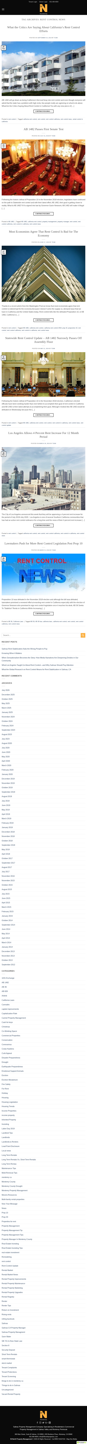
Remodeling (7, 1257)
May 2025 (6, 703)
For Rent (5, 1089)
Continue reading (43, 111)
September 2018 (8, 845)
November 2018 (8, 836)
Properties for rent (9, 1221)
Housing (5, 1098)
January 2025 (7, 712)
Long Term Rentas (9, 1164)
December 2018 (8, 832)
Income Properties (9, 1111)
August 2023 (7, 734)
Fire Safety (6, 1084)
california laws (47, 621)
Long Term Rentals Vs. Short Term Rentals (19, 1160)
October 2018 (7, 841)
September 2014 (8, 925)
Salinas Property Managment (13, 1332)
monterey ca (7, 1177)
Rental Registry (8, 1297)
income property (8, 1115)
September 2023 (8, 730)
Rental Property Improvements (14, 1279)
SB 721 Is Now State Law (12, 1341)
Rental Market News (10, 1275)
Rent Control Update (10, 1266)
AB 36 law (38, 621)
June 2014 (6, 929)
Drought (5, 1062)
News (4, 1208)
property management (49, 221)
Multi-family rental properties (13, 1199)
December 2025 (8, 695)
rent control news (66, 119)
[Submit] (83, 635)
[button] (3, 9)
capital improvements (10, 1009)
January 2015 (7, 916)
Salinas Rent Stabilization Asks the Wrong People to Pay (24, 649)
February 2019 (7, 823)
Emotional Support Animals (13, 1071)
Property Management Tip (12, 1230)
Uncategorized (7, 1390)
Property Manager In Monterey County (17, 1239)
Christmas (6, 1027)
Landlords (6, 1137)
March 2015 (6, 907)
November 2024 (8, 717)
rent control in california (21, 224)
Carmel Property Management (14, 1018)
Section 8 (5, 1345)
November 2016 (8, 876)
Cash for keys (7, 1022)
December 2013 (8, 951)
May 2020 (6, 757)
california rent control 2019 (53, 328)
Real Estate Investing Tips (12, 1248)
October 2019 (7, 787)
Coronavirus (7, 1044)
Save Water (6, 1337)
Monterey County (8, 1182)
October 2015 (7, 885)
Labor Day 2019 (8, 1129)
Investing (5, 1124)
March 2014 (6, 942)
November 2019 (8, 783)
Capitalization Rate (9, 1013)
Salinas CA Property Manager (14, 1328)
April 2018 (6, 854)
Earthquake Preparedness (12, 1067)
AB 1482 (11, 221)
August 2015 (7, 889)
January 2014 (7, 947)
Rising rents (6, 1314)
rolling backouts (8, 1319)
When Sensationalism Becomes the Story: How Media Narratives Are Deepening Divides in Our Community (40, 659)
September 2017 (8, 863)
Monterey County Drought (12, 1186)
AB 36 (10, 621)
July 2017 (6, 872)
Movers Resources (9, 1195)
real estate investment (10, 1252)
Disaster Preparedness (11, 1058)
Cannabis (6, 1005)
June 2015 (6, 898)
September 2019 (8, 792)
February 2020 (7, 770)
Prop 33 (5, 1217)
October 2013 (7, 960)
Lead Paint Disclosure (10, 1146)
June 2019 (6, 805)
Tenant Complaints (9, 1368)
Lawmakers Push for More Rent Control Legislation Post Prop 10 (43, 543)
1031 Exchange (8, 978)
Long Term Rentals (9, 1155)
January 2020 (7, 774)
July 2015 (6, 894)
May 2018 (6, 849)
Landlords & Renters (10, 1142)
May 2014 (6, 934)
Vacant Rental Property (11, 1394)
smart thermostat (8, 1359)
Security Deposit (8, 1350)
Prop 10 (5, 1213)
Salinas (5, 1323)
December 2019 (8, 779)
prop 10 (64, 328)
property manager (63, 221)
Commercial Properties (11, 1036)
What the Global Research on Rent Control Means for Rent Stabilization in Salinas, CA (36, 669)
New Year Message (9, 1204)
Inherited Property (9, 1120)
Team (56, 37)
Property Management (10, 1226)
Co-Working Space (9, 1031)
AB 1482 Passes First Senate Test (43, 129)
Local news (6, 1151)
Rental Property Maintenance (13, 1283)
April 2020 (6, 761)
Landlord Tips (7, 1133)
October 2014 (7, 920)
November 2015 (8, 880)
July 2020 (6, 748)
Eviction (5, 1075)
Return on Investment (10, 1310)
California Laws (18, 621)
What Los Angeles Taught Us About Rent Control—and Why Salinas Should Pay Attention (38, 665)
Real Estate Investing (10, 1244)
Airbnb (4, 996)
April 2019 (6, 814)
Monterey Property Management (14, 1190)
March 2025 (6, 708)
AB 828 (5, 991)
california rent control (30, 119)
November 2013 (8, 956)
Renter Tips (6, 1306)
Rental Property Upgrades (12, 1292)
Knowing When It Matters (12, 653)
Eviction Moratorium (10, 1080)
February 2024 (7, 726)
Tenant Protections (9, 1372)
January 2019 (7, 827)
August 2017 (7, 867)
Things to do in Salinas (11, 1385)
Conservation (7, 1040)
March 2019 (6, 818)
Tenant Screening (9, 1376)
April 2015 (6, 903)
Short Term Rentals (9, 1354)
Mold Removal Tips (9, 1173)
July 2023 (6, 739)
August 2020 (7, 743)
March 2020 (6, 765)
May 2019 (6, 810)
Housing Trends (8, 1106)
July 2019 (6, 801)
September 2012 (8, 965)
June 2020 (6, 752)
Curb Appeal (7, 1053)
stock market (7, 1363)
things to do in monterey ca (12, 1381)
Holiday (5, 1093)
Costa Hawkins (8, 1049)
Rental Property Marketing (12, 1288)
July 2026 (6, 690)
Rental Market (7, 1270)
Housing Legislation (10, 1102)
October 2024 (7, 721)
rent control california (53, 119)
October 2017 (7, 858)
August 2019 (7, 796)
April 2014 (6, 938)
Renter (4, 1301)
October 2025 (7, 699)
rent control (12, 119)
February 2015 (7, 911)
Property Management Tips (12, 1235)
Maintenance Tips (9, 1168)
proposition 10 (72, 328)
